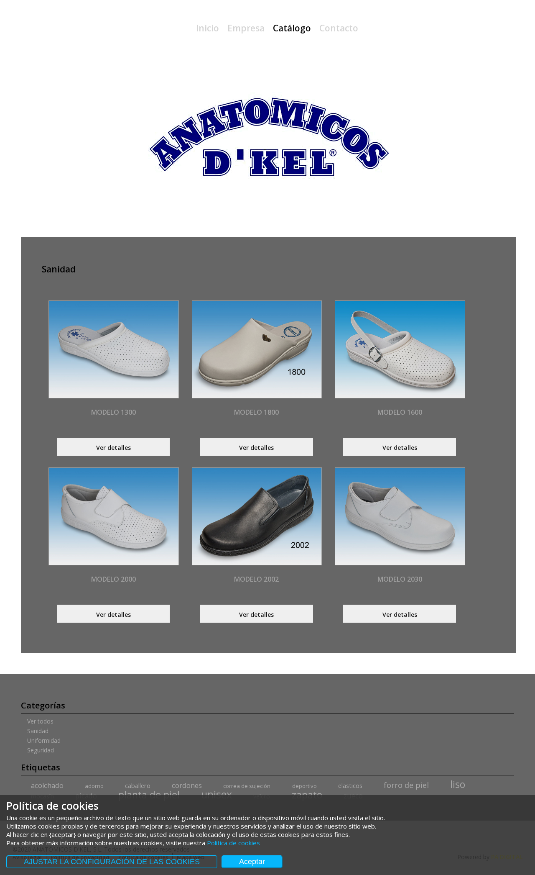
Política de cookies (233, 843)
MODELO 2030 (399, 579)
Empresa (246, 28)
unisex (216, 794)
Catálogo (292, 28)
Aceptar (252, 861)
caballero (137, 786)
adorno (94, 786)
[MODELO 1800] (256, 349)
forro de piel (406, 785)
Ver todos (40, 721)
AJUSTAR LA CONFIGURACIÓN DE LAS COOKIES (112, 861)
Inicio (207, 28)
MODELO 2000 (113, 579)
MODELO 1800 (256, 412)
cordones (187, 785)
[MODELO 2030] (399, 516)
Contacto (338, 28)
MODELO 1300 (113, 412)
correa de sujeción (246, 786)
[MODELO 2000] (113, 516)
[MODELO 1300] (113, 349)
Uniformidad (44, 740)
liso (457, 784)
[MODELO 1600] (399, 349)
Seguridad (40, 750)
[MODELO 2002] (256, 516)
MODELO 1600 (399, 412)
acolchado (47, 785)
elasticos (350, 786)
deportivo (304, 786)
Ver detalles (113, 448)
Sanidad (37, 731)
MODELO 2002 (256, 579)
